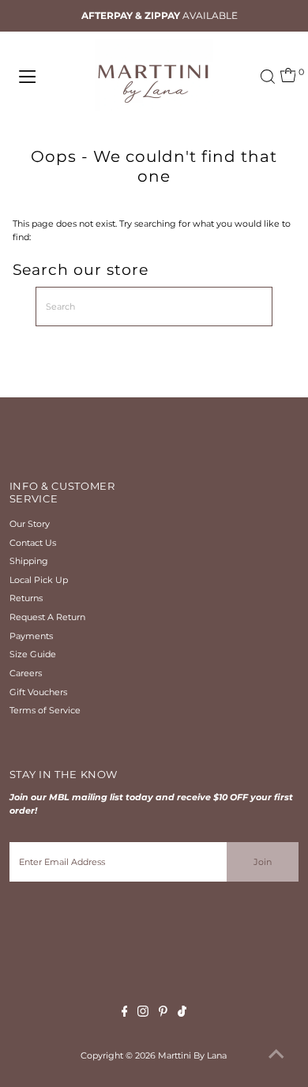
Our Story (29, 523)
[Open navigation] (42, 76)
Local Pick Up (38, 579)
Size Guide (32, 654)
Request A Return (47, 616)
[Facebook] (125, 1013)
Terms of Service (45, 710)
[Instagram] (142, 1013)
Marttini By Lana (192, 1055)
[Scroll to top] (276, 1055)
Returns (26, 598)
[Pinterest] (163, 1013)
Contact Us (32, 542)
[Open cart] (288, 77)
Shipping (28, 560)
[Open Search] (268, 77)
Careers (25, 673)
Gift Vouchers (38, 692)
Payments (31, 635)
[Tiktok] (182, 1013)
